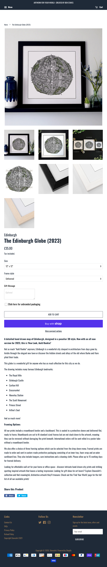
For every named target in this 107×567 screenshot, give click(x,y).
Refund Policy (9, 534)
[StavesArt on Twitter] (40, 522)
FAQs (6, 526)
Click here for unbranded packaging (24, 304)
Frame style (9, 273)
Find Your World (80, 475)
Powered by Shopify (64, 550)
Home (6, 24)
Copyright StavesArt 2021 (13, 538)
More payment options (53, 330)
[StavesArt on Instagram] (49, 522)
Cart (101, 7)
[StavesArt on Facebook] (44, 522)
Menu (10, 7)
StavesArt (53, 550)
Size (6, 261)
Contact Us (8, 522)
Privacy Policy (9, 530)
